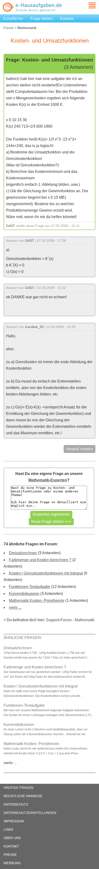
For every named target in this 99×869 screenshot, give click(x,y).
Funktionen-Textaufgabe (29, 587)
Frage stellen (42, 19)
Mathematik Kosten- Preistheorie (36, 600)
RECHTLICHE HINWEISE (23, 796)
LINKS (8, 829)
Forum (9, 28)
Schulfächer (13, 19)
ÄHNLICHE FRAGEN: (23, 638)
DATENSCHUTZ (16, 804)
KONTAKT (11, 846)
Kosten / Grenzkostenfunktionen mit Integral (46, 573)
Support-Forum (59, 620)
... (10, 763)
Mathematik (84, 620)
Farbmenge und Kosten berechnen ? (40, 560)
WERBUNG (12, 863)
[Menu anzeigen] (86, 5)
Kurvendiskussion (24, 594)
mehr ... (15, 607)
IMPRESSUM (14, 821)
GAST (10, 226)
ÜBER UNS (12, 838)
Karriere (67, 19)
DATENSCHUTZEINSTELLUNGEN (30, 813)
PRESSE (10, 855)
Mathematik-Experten (47, 480)
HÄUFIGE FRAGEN (18, 788)
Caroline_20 (34, 327)
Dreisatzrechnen (23, 553)
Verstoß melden (79, 449)
